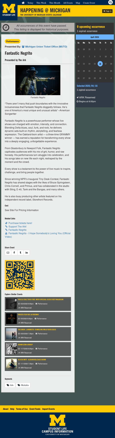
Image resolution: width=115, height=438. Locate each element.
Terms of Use (22, 408)
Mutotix (25, 385)
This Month (54, 2)
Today (30, 2)
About (5, 408)
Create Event (89, 2)
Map (78, 2)
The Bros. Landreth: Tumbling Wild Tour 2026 (37, 329)
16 (100, 63)
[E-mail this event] (8, 252)
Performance (12, 41)
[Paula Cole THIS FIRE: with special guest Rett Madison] (14, 303)
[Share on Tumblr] (20, 252)
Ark (11, 385)
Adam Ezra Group (25, 344)
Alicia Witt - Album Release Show (32, 359)
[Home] (23, 2)
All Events (68, 2)
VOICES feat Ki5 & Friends (28, 314)
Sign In (109, 11)
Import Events (48, 408)
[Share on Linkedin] (27, 252)
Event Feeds (34, 408)
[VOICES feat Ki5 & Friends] (11, 318)
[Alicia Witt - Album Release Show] (14, 363)
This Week (41, 2)
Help (12, 408)
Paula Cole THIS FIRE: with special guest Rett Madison (40, 299)
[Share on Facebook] (14, 252)
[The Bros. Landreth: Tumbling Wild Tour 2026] (14, 333)
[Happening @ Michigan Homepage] (9, 18)
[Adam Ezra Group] (13, 348)
